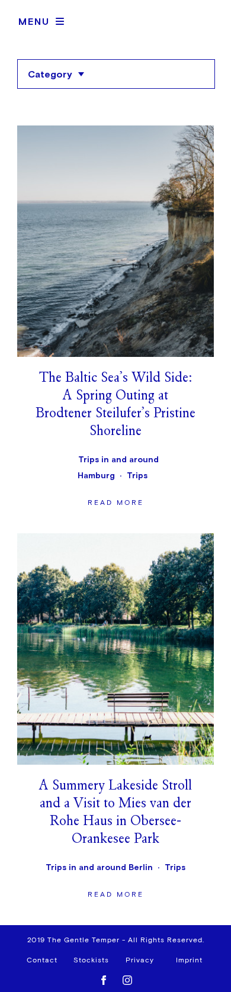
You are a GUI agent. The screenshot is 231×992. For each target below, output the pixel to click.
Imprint (189, 960)
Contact (42, 960)
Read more (115, 319)
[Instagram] (127, 977)
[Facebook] (103, 977)
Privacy (140, 960)
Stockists (91, 960)
